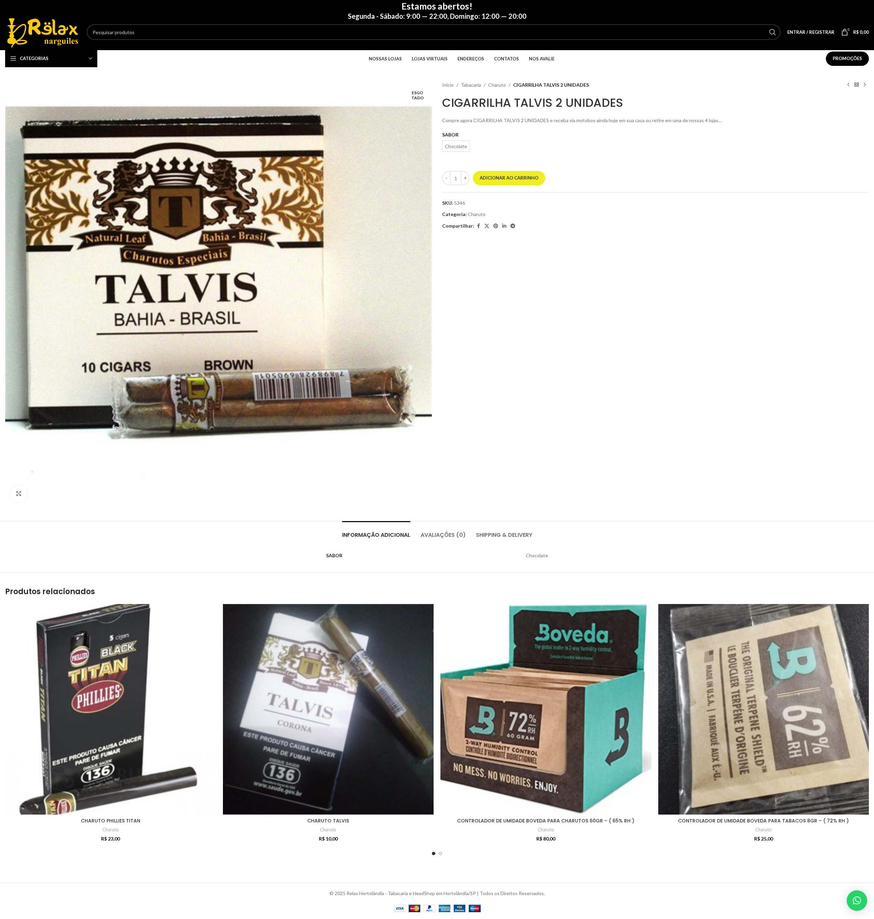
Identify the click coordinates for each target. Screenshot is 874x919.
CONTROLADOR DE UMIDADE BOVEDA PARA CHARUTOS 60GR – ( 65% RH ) (545, 820)
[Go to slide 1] (433, 853)
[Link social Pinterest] (495, 226)
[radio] (456, 146)
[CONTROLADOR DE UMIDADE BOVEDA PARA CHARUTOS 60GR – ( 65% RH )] (545, 709)
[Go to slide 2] (440, 853)
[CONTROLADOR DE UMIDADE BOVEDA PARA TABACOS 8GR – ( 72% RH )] (763, 709)
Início (448, 85)
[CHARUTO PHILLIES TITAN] (110, 709)
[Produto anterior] (848, 85)
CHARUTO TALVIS (328, 820)
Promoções (847, 58)
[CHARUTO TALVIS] (328, 709)
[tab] (376, 531)
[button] (857, 900)
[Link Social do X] (486, 226)
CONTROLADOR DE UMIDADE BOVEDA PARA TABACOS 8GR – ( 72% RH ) (763, 820)
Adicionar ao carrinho (509, 178)
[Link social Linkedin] (504, 226)
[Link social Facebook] (478, 226)
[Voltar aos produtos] (856, 85)
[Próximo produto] (865, 85)
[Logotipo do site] (42, 31)
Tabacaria (471, 85)
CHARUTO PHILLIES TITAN (110, 820)
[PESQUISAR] (772, 32)
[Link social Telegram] (512, 226)
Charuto (497, 85)
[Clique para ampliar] (18, 493)
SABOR (450, 135)
